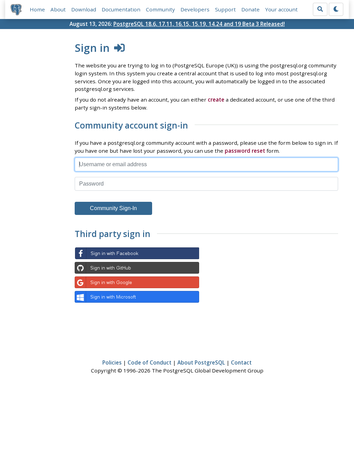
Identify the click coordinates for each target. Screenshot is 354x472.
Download (83, 9)
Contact (241, 362)
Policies (112, 362)
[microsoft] (137, 297)
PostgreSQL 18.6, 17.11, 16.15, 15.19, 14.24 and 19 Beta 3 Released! (199, 23)
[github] (137, 268)
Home (37, 9)
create (216, 99)
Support (225, 9)
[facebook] (137, 253)
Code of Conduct (149, 362)
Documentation (121, 9)
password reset (245, 150)
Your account (281, 9)
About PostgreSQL (201, 362)
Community (160, 9)
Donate (250, 9)
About (58, 9)
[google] (137, 282)
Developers (194, 9)
